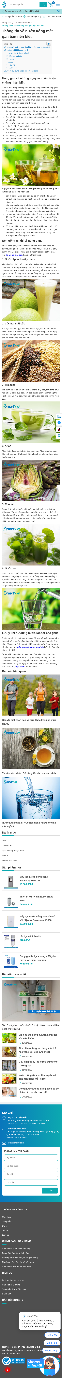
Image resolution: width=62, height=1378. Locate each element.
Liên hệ (5, 1235)
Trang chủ (6, 22)
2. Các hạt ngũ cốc (14, 56)
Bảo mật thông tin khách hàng (16, 1253)
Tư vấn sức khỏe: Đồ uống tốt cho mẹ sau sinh (29, 773)
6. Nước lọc (11, 68)
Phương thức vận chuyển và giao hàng (20, 1257)
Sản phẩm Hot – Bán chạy (14, 1289)
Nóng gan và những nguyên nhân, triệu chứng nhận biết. (27, 47)
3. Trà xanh (11, 59)
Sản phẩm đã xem (12, 16)
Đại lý (4, 1226)
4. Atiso (9, 62)
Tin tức (5, 855)
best (4, 840)
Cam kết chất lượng (11, 1285)
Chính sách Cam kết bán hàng (16, 1248)
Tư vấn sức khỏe (22, 22)
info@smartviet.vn (16, 1143)
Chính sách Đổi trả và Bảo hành (16, 1266)
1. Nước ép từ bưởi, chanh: (18, 53)
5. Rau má (10, 65)
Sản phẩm (7, 1221)
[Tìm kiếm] (43, 4)
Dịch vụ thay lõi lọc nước (13, 850)
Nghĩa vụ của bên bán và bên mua (18, 1262)
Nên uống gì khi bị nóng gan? (16, 50)
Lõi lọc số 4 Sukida (30, 936)
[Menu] (58, 4)
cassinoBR (7, 845)
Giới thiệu (6, 1217)
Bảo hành (6, 1294)
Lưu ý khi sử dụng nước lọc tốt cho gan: (21, 71)
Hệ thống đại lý (33, 16)
